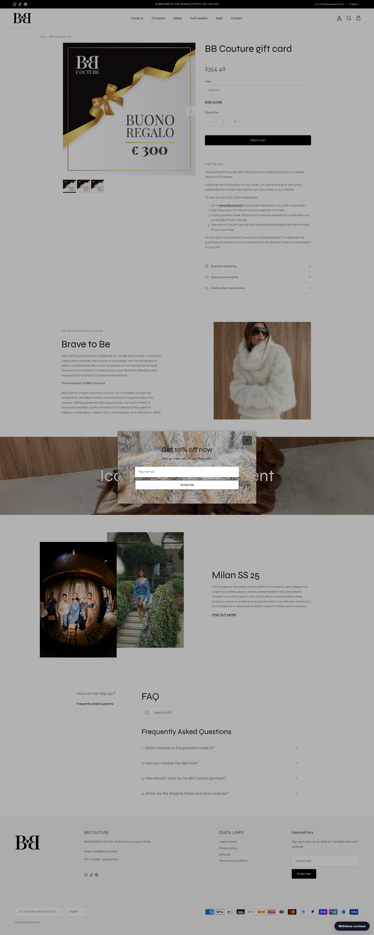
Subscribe (187, 485)
